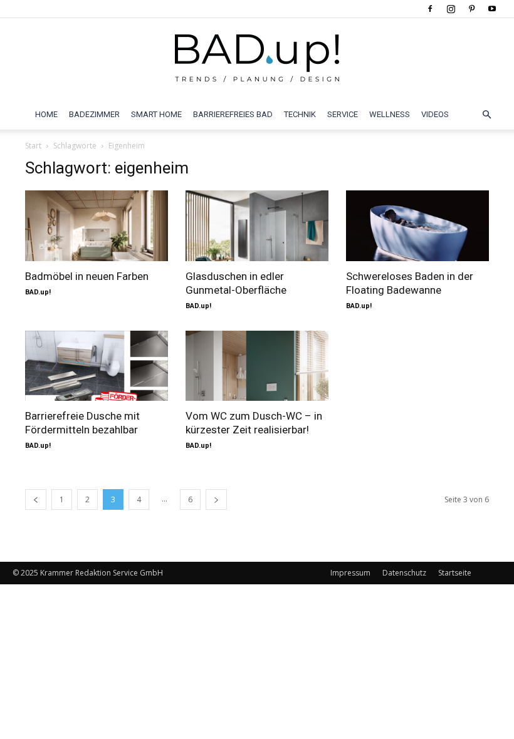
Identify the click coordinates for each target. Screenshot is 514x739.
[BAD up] (257, 59)
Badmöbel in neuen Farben (87, 276)
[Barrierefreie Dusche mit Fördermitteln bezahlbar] (96, 366)
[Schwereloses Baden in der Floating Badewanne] (417, 225)
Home (46, 114)
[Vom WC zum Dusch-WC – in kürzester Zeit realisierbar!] (257, 366)
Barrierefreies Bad (233, 114)
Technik (300, 114)
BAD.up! (38, 292)
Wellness (389, 114)
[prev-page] (35, 499)
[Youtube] (492, 9)
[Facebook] (430, 9)
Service (342, 114)
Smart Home (156, 114)
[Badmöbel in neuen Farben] (96, 225)
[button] (486, 114)
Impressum (350, 572)
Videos (435, 114)
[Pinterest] (471, 9)
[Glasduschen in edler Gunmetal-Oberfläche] (257, 225)
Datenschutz (404, 572)
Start (33, 145)
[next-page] (216, 499)
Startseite (454, 572)
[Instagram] (450, 9)
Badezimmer (94, 114)
